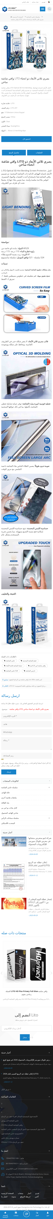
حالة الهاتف (5, 792)
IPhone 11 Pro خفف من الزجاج (12, 1142)
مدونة (14, 1196)
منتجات (20, 1193)
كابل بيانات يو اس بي (9, 808)
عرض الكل (5, 1089)
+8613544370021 (12, 1163)
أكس (37, 1196)
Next (51, 973)
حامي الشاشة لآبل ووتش (10, 1121)
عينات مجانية (35, 2)
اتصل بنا (4, 1196)
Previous (2, 973)
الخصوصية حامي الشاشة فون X (12, 1133)
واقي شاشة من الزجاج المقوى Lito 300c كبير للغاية (25, 680)
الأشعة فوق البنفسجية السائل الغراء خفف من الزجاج (19, 1116)
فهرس (43, 2)
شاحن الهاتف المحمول (9, 813)
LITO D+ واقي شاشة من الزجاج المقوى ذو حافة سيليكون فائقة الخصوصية (27, 686)
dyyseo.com (32, 1210)
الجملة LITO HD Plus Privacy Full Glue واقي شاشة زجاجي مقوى (26, 993)
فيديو (37, 1193)
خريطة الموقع (25, 1196)
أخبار (29, 1193)
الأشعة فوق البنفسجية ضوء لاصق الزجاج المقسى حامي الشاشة (23, 1129)
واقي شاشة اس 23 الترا (38, 666)
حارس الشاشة (30, 671)
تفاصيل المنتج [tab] (14, 152)
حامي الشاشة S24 (12, 671)
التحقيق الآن (26, 139)
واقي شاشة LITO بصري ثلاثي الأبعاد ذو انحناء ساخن (29, 709)
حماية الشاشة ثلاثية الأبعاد (14, 666)
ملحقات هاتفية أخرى (9, 797)
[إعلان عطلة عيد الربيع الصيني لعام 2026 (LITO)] (13, 877)
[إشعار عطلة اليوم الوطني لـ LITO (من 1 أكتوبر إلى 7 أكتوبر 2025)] (13, 903)
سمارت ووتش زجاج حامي (10, 1138)
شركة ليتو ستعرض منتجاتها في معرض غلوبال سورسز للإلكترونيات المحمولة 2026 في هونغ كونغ (27, 1060)
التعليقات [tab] (39, 152)
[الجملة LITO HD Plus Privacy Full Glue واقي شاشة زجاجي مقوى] (26, 964)
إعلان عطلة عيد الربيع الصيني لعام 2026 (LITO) (20, 1074)
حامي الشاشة (10, 661)
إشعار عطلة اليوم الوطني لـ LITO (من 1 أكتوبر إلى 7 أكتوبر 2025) (40, 902)
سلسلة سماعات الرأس (10, 818)
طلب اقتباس (25, 2)
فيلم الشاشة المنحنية (29, 661)
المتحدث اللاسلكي (8, 823)
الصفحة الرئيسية (17, 17)
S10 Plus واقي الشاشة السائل (12, 1125)
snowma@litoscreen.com (28, 1169)
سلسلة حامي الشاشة (33, 17)
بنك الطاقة (5, 803)
